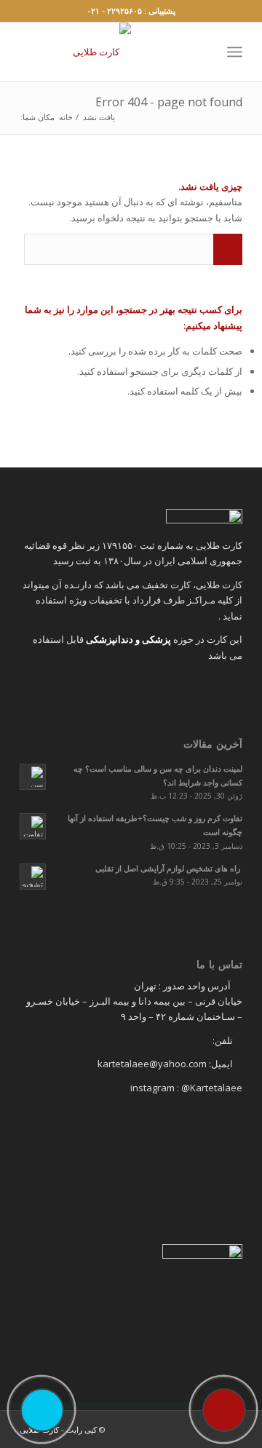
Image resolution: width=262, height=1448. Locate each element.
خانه (66, 116)
